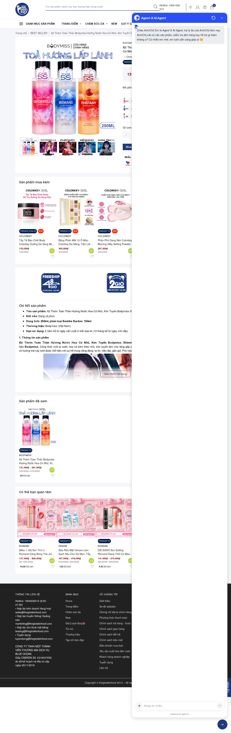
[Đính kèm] (139, 706)
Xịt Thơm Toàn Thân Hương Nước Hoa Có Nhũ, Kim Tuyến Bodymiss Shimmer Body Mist (85, 342)
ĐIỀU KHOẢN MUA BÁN (111, 645)
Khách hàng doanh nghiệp (114, 656)
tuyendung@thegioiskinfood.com (34, 638)
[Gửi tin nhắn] (220, 706)
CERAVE (62, 546)
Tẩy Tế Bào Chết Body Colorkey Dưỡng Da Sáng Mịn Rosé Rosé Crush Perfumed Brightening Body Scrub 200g (36, 245)
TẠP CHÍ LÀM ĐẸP (75, 640)
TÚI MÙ (69, 629)
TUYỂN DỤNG (106, 662)
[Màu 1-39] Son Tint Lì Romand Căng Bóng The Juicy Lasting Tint (36, 553)
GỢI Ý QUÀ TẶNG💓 (75, 623)
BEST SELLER (38, 33)
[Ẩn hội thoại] (222, 17)
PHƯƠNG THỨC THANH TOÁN (113, 617)
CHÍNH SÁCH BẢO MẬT (111, 640)
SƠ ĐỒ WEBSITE (107, 606)
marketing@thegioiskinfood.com (33, 623)
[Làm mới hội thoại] (213, 17)
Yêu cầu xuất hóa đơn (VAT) (114, 651)
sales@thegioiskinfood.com (31, 612)
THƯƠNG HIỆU (73, 634)
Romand (24, 546)
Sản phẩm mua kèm (34, 182)
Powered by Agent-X (180, 713)
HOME (69, 601)
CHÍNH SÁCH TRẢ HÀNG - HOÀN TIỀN (117, 623)
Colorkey (25, 236)
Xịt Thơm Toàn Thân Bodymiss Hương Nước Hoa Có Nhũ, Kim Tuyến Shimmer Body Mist (36, 463)
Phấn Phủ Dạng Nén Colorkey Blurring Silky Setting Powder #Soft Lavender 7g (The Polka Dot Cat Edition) (115, 245)
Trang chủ (21, 33)
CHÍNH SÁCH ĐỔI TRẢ (109, 634)
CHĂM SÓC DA (94, 23)
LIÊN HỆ (103, 668)
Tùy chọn (228, 687)
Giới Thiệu (104, 601)
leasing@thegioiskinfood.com (32, 631)
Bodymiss (31, 346)
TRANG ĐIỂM (69, 23)
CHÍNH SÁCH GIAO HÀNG (112, 629)
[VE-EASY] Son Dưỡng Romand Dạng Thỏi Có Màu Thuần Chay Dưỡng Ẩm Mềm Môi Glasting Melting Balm (114, 555)
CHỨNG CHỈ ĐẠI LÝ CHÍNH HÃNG (115, 612)
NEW (114, 23)
